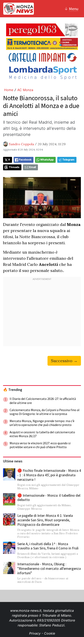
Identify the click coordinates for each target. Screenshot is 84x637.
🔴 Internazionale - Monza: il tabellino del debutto (48, 497)
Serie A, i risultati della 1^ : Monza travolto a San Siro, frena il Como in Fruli (47, 546)
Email (32, 167)
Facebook (25, 159)
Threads (14, 167)
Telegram (68, 159)
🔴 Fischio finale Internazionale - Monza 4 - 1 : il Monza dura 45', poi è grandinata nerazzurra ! (49, 475)
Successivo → (64, 360)
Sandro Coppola (21, 144)
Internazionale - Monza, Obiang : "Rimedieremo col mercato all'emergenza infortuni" (49, 568)
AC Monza (25, 90)
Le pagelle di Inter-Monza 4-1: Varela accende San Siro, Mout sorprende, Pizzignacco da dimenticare (45, 520)
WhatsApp (47, 159)
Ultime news (12, 461)
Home (8, 90)
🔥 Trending (12, 389)
